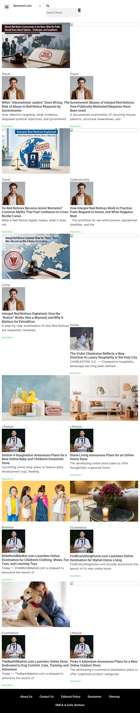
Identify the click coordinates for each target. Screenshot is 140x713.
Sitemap (114, 696)
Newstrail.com (22, 5)
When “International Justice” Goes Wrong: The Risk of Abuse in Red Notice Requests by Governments (35, 106)
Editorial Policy (70, 696)
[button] (7, 7)
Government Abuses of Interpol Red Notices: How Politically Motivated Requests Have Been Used (102, 106)
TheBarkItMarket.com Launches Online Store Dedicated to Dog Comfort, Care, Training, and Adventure (35, 665)
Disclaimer (95, 696)
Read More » (8, 126)
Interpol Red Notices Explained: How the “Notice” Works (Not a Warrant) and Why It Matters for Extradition (32, 317)
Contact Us (47, 696)
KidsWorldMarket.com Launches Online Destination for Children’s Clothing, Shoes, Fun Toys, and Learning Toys (35, 560)
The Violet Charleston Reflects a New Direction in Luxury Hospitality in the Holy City (103, 355)
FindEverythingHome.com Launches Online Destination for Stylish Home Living (101, 558)
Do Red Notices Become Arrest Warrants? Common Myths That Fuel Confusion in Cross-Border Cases (35, 212)
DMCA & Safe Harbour (70, 705)
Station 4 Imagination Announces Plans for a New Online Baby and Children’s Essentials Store (34, 459)
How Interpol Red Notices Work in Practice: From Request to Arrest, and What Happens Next (101, 212)
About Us (26, 696)
